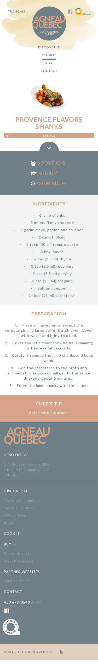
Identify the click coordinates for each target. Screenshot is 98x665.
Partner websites (22, 572)
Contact (49, 71)
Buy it (49, 63)
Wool (8, 523)
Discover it (49, 47)
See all (49, 135)
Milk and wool (16, 515)
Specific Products (19, 508)
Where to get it (17, 553)
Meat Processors (19, 561)
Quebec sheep (16, 581)
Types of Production (22, 500)
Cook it (49, 55)
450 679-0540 (23, 602)
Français (16, 11)
